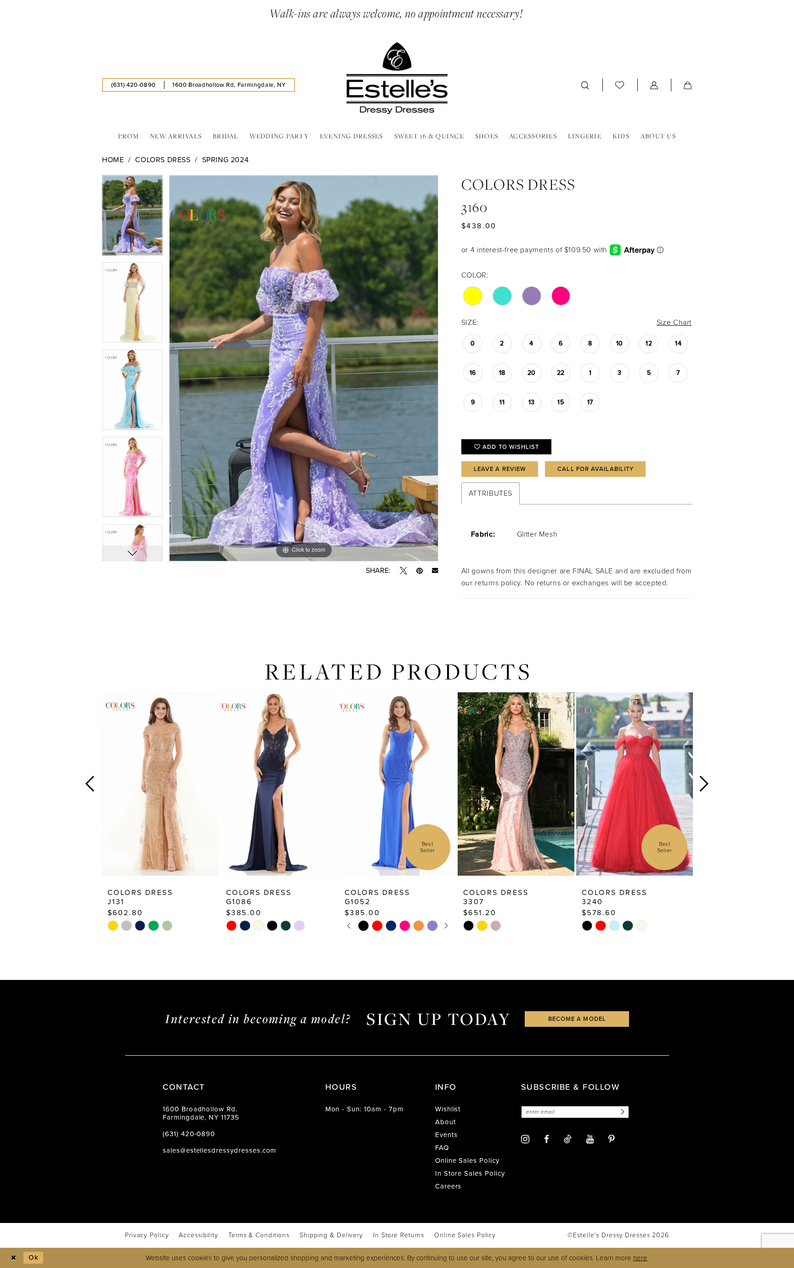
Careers (448, 1186)
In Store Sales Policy (470, 1173)
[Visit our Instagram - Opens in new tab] (525, 1139)
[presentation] (160, 784)
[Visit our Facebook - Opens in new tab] (546, 1139)
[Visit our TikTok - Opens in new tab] (568, 1138)
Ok (33, 1257)
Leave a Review (500, 468)
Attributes (490, 493)
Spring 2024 (225, 159)
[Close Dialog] (14, 1258)
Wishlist (448, 1109)
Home (113, 159)
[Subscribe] (621, 1112)
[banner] (397, 78)
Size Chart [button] (674, 322)
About (445, 1122)
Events (446, 1135)
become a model (577, 1018)
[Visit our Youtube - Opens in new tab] (590, 1139)
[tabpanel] (132, 218)
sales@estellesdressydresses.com (219, 1150)
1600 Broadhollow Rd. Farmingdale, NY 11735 (201, 1113)
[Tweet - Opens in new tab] (403, 570)
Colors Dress (162, 159)
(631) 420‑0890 (189, 1134)
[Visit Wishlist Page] (619, 85)
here (640, 1258)
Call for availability (595, 468)
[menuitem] (133, 85)
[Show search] (585, 85)
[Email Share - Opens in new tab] (435, 570)
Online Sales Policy (467, 1160)
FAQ (442, 1148)
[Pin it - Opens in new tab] (419, 570)
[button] (654, 85)
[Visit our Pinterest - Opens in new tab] (611, 1139)
